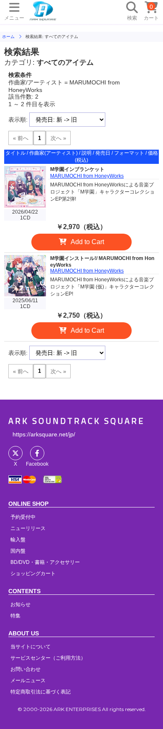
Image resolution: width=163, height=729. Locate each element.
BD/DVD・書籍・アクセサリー (45, 562)
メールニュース (28, 680)
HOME (43, 10)
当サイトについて (30, 647)
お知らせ (20, 604)
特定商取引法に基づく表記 (40, 692)
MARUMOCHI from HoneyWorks (87, 176)
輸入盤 (17, 540)
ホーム (8, 36)
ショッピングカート (33, 573)
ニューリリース (28, 528)
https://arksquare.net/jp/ (44, 434)
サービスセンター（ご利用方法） (48, 658)
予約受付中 (23, 517)
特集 (15, 616)
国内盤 (17, 551)
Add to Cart (87, 241)
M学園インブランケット (77, 169)
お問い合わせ (25, 669)
